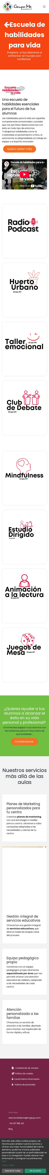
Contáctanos (24, 741)
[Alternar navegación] (44, 7)
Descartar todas (12, 1170)
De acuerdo (35, 1170)
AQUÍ (4, 1161)
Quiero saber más (19, 149)
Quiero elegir (8, 1165)
